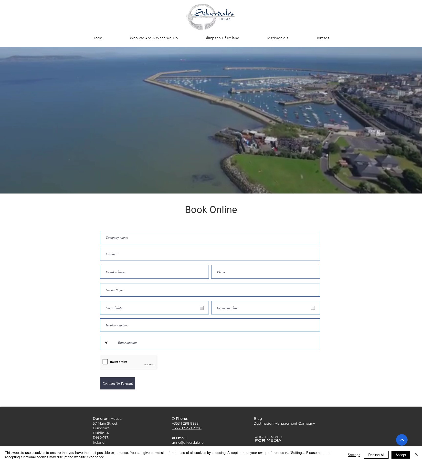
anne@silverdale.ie (187, 442)
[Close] (416, 454)
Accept (401, 454)
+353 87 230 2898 (186, 428)
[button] (221, 38)
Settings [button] (354, 454)
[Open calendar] (202, 308)
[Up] (402, 440)
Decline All (376, 454)
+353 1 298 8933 (185, 423)
